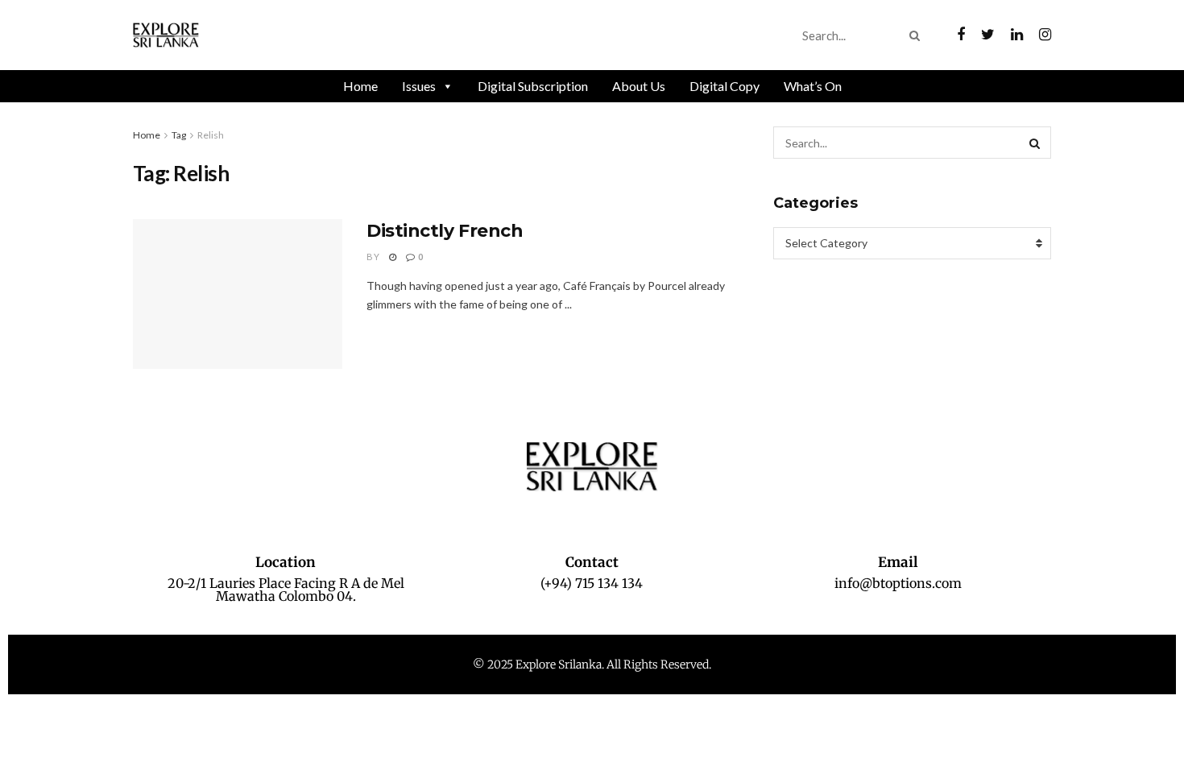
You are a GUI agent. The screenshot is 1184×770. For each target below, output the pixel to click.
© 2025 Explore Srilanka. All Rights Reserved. (592, 664)
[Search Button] (917, 35)
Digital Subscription (533, 85)
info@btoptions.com (898, 583)
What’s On (813, 85)
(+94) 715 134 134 (591, 583)
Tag (179, 135)
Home (360, 85)
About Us (638, 85)
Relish (210, 135)
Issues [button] (419, 85)
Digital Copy (724, 85)
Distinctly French (445, 231)
